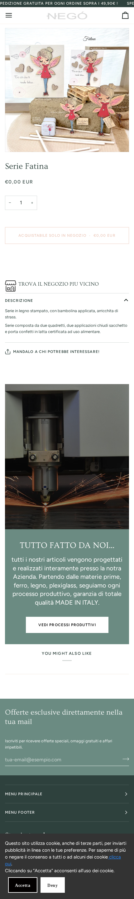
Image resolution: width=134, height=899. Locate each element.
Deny (52, 885)
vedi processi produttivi (67, 625)
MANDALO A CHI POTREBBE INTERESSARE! (56, 352)
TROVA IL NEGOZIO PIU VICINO (58, 284)
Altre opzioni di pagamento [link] (30, 272)
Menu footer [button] (20, 812)
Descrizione (19, 300)
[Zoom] (67, 90)
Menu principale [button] (23, 794)
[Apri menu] (14, 15)
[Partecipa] (124, 759)
